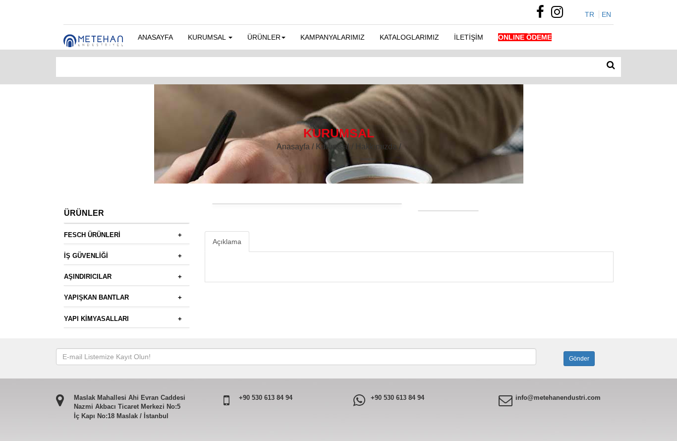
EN (606, 14)
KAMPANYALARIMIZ (332, 37)
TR (589, 14)
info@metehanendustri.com (558, 397)
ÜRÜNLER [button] (264, 37)
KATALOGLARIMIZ (409, 37)
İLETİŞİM (468, 37)
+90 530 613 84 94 (265, 397)
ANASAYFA (155, 37)
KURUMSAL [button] (207, 37)
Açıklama (227, 242)
